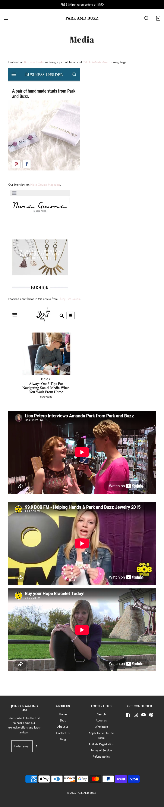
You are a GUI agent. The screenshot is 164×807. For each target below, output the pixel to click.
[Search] (146, 18)
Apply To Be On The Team (101, 735)
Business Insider (34, 62)
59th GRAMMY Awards (97, 62)
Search (101, 714)
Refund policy (101, 756)
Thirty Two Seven (69, 299)
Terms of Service (101, 750)
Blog (63, 739)
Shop (63, 720)
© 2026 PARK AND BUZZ (81, 793)
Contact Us (63, 733)
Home (63, 714)
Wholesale (101, 726)
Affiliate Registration (101, 744)
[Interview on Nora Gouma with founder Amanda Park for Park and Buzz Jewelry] (40, 241)
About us (62, 726)
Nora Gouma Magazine (45, 184)
